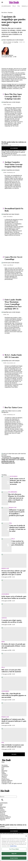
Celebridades (6, 6)
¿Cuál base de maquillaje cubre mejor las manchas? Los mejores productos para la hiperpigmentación (13, 460)
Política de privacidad (12, 152)
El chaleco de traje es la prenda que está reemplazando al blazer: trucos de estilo (13, 646)
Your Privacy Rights (14, 849)
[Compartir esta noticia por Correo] (14, 58)
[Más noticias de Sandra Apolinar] (5, 47)
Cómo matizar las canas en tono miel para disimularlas (18, 543)
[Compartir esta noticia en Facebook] (7, 58)
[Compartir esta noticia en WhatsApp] (3, 58)
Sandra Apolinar (8, 55)
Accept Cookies (14, 858)
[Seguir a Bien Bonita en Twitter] (6, 821)
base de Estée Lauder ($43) (13, 321)
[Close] (26, 836)
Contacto (4, 777)
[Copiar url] (5, 62)
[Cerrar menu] (2, 794)
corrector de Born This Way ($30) (13, 108)
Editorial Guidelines (7, 780)
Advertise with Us (6, 782)
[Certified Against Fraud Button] (7, 785)
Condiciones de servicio (10, 153)
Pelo (14, 6)
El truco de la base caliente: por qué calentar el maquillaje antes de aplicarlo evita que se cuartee (14, 572)
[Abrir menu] (2, 2)
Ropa (3, 641)
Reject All (14, 853)
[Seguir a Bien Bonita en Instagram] (9, 821)
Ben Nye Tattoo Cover (14, 430)
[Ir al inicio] (14, 760)
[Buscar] (2, 800)
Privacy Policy (5, 779)
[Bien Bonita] (14, 2)
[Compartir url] (3, 66)
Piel (18, 6)
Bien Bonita (4, 12)
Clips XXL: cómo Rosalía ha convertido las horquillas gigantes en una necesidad (14, 695)
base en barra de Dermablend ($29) (14, 220)
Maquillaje (10, 12)
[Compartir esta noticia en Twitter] (11, 58)
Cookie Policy (13, 846)
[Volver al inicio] (5, 790)
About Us (4, 776)
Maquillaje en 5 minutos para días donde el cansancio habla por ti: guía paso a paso (14, 721)
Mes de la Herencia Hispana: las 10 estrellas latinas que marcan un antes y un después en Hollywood (16, 498)
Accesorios (14, 476)
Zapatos (4, 617)
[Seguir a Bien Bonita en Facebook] (2, 821)
